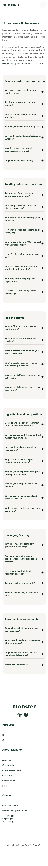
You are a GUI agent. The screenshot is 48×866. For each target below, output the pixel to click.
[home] (10, 5)
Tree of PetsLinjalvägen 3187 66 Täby (8, 819)
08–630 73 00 (37, 64)
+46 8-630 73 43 (10, 805)
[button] (43, 4)
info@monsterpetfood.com (14, 64)
